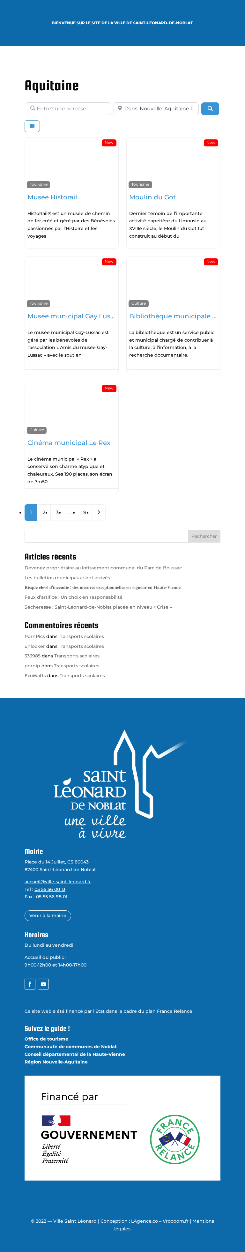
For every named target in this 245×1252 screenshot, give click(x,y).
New (109, 142)
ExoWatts (35, 675)
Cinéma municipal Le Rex (68, 443)
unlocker (35, 646)
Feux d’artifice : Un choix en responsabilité (73, 597)
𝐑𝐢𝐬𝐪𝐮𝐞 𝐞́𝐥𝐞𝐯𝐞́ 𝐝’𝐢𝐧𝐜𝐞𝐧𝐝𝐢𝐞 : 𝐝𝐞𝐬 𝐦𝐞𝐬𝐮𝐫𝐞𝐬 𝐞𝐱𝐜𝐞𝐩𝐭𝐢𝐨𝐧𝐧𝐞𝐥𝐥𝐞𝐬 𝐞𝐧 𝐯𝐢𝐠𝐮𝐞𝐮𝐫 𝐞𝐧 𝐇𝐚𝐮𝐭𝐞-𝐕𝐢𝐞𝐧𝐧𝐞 (103, 587)
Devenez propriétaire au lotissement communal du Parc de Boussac (103, 568)
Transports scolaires (81, 636)
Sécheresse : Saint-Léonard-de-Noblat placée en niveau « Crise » (98, 607)
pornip (32, 666)
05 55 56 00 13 (49, 889)
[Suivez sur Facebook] (30, 984)
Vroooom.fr (176, 1221)
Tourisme (39, 184)
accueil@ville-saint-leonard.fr (58, 882)
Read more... (64, 236)
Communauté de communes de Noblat (71, 1046)
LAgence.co (144, 1221)
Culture (138, 303)
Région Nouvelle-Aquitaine (56, 1062)
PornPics (35, 636)
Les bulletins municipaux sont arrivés (67, 578)
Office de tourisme (46, 1039)
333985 (33, 656)
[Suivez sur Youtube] (43, 984)
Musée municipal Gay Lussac (74, 316)
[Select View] (32, 126)
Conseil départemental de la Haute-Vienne (75, 1054)
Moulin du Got (152, 197)
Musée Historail (52, 197)
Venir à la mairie (47, 915)
